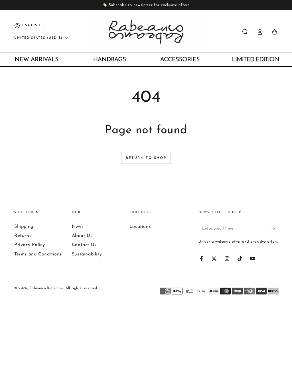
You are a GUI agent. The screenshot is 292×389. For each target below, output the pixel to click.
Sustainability (87, 254)
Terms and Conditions (38, 254)
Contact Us (84, 245)
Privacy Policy (29, 245)
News (78, 226)
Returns (22, 236)
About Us (82, 236)
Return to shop (146, 158)
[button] (245, 32)
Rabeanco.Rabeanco (46, 288)
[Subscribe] (274, 228)
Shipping (24, 226)
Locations (140, 226)
